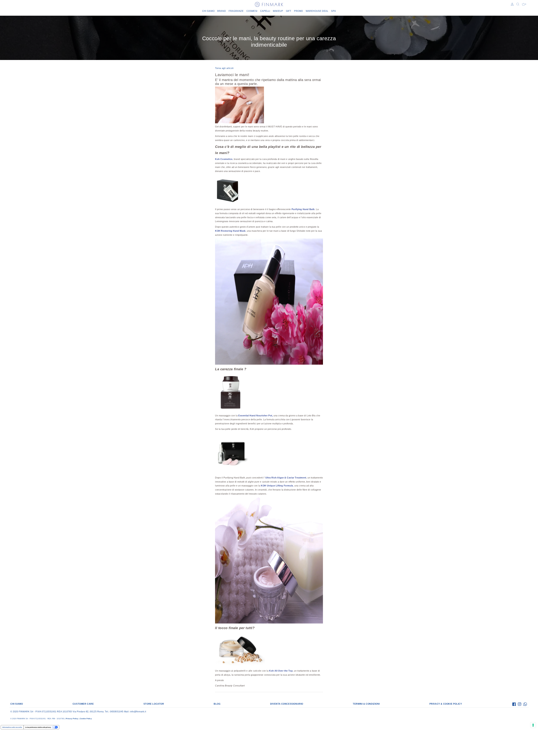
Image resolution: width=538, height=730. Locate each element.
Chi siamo (208, 11)
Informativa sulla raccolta (12, 727)
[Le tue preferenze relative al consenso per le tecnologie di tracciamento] (533, 725)
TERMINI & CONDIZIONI (366, 704)
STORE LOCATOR (153, 704)
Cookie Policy (86, 719)
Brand (221, 11)
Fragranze (236, 11)
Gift (288, 11)
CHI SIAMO (16, 704)
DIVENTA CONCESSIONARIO (286, 704)
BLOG (217, 704)
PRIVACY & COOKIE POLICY (445, 704)
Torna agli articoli (224, 68)
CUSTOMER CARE (83, 704)
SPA (333, 11)
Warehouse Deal (317, 11)
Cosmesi (251, 11)
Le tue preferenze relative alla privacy (38, 727)
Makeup (278, 11)
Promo (298, 11)
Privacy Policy (72, 719)
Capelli (265, 11)
